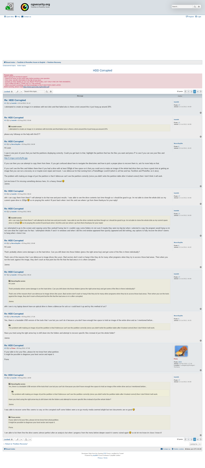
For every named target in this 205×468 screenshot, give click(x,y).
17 (179, 105)
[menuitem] (17, 16)
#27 (5, 275)
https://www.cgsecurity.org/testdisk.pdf (36, 87)
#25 (5, 211)
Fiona (176, 359)
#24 (5, 194)
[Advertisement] (102, 39)
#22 (5, 120)
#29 (5, 348)
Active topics (21, 65)
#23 (5, 144)
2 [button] (191, 91)
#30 (5, 378)
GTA (104, 453)
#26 (5, 243)
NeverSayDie (178, 143)
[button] (185, 91)
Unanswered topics (9, 65)
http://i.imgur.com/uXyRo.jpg (15, 158)
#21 (5, 103)
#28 (5, 316)
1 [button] (188, 91)
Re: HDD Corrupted (15, 100)
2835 (180, 362)
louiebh (176, 102)
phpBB (95, 455)
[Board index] (17, 7)
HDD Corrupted (102, 70)
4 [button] (197, 91)
